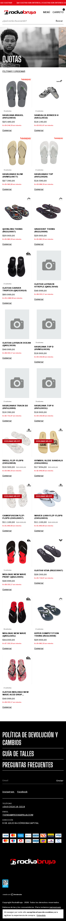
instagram (8, 791)
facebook (22, 791)
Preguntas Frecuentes (27, 765)
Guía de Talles (18, 754)
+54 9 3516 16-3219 (13, 806)
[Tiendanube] (12, 895)
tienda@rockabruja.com (17, 814)
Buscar (59, 21)
